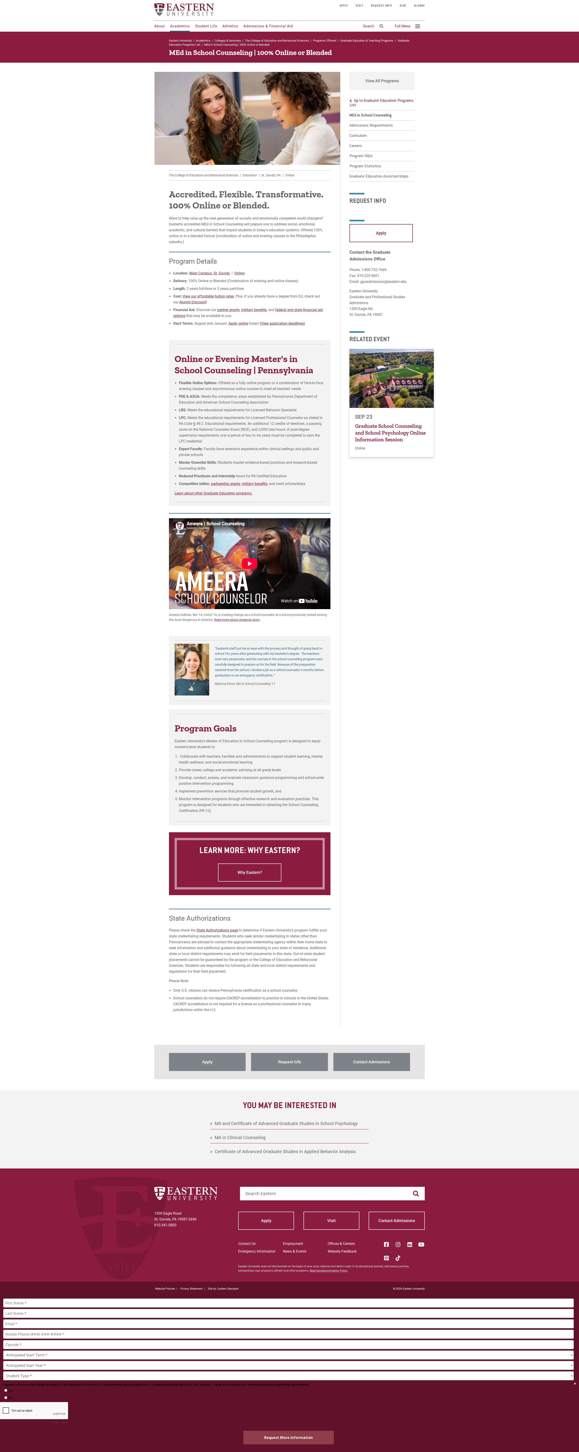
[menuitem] (407, 26)
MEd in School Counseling (370, 116)
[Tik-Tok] (398, 1258)
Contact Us (247, 1244)
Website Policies (165, 1288)
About (159, 26)
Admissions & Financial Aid (268, 26)
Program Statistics (365, 166)
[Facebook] (386, 1244)
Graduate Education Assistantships (378, 177)
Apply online (238, 323)
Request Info (381, 6)
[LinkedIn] (409, 1244)
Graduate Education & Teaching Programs (366, 40)
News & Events (294, 1251)
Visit (359, 6)
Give (403, 6)
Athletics (230, 26)
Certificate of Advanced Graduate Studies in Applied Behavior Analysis (285, 1151)
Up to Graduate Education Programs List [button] (381, 103)
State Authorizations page (217, 930)
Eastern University (180, 40)
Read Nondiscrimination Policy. (329, 1270)
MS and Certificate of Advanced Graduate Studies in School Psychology (286, 1123)
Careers (355, 146)
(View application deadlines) (282, 323)
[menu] (382, 139)
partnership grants (225, 484)
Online (239, 273)
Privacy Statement (191, 1288)
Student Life (206, 26)
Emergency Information (256, 1251)
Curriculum (358, 136)
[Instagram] (398, 1244)
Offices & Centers (341, 1244)
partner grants (228, 310)
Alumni (419, 6)
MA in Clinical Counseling (240, 1137)
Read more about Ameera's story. (237, 620)
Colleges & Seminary (228, 40)
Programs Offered (324, 40)
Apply (344, 6)
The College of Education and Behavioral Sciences (277, 40)
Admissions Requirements (371, 126)
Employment (293, 1244)
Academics (180, 26)
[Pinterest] (386, 1258)
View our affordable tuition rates (208, 296)
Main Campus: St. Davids (209, 273)
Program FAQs (361, 156)
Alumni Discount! (193, 302)
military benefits (254, 310)
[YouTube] (421, 1244)
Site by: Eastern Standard (223, 1288)
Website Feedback (342, 1251)
